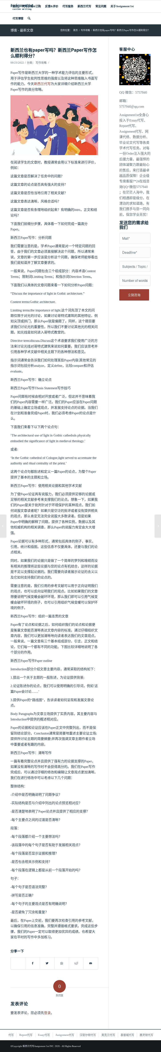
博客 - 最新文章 (21, 30)
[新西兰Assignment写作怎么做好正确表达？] (3, 526)
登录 (47, 1013)
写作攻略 (41, 62)
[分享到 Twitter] (47, 963)
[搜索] (29, 18)
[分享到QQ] (18, 961)
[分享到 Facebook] (32, 963)
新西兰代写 (42, 84)
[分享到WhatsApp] (62, 963)
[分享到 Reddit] (76, 963)
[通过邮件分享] (90, 963)
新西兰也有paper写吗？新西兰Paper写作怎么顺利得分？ (53, 53)
